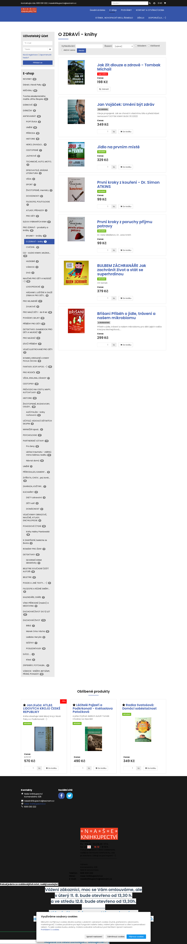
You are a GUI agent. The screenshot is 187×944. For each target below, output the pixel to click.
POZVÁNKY (126, 10)
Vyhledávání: (68, 46)
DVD (29, 272)
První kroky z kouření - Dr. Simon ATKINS (128, 184)
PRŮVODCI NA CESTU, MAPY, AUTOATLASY (37, 391)
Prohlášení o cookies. (50, 929)
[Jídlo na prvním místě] (76, 154)
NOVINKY (29, 79)
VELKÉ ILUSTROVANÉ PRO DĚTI (37, 350)
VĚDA (30, 178)
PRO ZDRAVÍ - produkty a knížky (35, 229)
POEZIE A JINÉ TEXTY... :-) (36, 582)
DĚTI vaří (32, 503)
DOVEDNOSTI (34, 196)
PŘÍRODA (32, 133)
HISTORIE (32, 138)
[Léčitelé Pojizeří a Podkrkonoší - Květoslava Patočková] (93, 740)
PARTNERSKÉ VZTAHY (35, 440)
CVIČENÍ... (32, 247)
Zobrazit (105, 89)
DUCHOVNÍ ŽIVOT (34, 620)
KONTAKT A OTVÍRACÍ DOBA (150, 10)
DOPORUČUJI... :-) (157, 17)
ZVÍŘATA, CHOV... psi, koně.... (36, 479)
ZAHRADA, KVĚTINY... (34, 486)
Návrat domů (34, 460)
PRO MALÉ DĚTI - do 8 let (37, 312)
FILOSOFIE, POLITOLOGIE (38, 203)
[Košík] (165, 3)
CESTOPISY (30, 383)
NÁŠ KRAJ (29, 90)
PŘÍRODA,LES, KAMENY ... (36, 471)
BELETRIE (29, 577)
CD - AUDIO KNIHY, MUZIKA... (36, 254)
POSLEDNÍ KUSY (35, 648)
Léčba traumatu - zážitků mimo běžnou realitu (38, 453)
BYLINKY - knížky (36, 235)
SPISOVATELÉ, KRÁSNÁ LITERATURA (37, 172)
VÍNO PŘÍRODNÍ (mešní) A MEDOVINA (36, 604)
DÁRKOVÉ (29, 104)
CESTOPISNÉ (33, 150)
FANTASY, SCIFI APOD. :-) (37, 366)
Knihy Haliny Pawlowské (37, 533)
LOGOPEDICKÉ (34, 286)
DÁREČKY (29, 110)
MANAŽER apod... (32, 429)
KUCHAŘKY (30, 492)
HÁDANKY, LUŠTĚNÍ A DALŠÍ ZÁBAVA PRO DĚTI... (39, 294)
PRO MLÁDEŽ (31, 338)
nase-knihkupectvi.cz (35, 803)
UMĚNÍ (31, 127)
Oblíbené (155, 45)
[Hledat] (150, 3)
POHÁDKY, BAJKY (33, 317)
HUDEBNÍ (32, 261)
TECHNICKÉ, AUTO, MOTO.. (39, 163)
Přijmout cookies (136, 936)
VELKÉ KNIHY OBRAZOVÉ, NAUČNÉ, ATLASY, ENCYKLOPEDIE (35, 517)
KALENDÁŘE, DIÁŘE (33, 597)
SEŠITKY (31, 642)
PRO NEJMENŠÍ (32, 301)
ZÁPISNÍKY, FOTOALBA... (35, 665)
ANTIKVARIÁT (31, 116)
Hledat (81, 50)
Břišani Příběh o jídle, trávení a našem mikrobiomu (126, 316)
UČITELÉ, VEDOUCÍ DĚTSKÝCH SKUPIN (37, 422)
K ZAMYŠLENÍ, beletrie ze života (35, 542)
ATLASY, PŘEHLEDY (36, 210)
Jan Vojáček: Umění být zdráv (125, 104)
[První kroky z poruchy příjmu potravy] (76, 229)
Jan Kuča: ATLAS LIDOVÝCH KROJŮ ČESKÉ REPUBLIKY (41, 708)
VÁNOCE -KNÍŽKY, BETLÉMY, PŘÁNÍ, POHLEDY (36, 672)
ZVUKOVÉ (32, 306)
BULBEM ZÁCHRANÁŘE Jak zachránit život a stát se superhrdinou (121, 270)
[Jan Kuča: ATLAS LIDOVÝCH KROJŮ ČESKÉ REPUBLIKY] (44, 739)
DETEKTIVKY (31, 554)
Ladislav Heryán (35, 637)
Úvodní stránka (97, 10)
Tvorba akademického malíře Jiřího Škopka (35, 98)
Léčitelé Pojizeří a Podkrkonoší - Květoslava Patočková (93, 708)
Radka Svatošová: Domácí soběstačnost (139, 706)
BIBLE (30, 625)
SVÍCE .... (28, 654)
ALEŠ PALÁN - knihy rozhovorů (35, 414)
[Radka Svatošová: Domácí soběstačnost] (143, 736)
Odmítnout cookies (116, 936)
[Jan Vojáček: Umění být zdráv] (76, 111)
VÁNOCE (32, 267)
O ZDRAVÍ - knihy (36, 241)
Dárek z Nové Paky (34, 84)
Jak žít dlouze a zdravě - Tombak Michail (129, 67)
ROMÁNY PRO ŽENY (34, 548)
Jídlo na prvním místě (118, 147)
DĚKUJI (140, 17)
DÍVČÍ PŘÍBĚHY (32, 343)
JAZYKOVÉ (32, 155)
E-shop (113, 10)
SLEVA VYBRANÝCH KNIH (36, 221)
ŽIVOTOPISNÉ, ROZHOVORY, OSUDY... (36, 405)
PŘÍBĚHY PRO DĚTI (33, 323)
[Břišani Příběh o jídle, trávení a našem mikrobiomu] (76, 321)
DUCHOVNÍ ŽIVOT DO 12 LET (36, 613)
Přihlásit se (37, 62)
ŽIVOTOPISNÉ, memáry (39, 190)
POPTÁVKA (33, 121)
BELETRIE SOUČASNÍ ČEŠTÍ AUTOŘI (36, 570)
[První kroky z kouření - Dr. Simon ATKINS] (76, 189)
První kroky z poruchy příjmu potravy (124, 224)
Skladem (141, 45)
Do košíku (126, 131)
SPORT (30, 184)
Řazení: (108, 46)
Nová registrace (30, 54)
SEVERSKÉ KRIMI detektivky (34, 561)
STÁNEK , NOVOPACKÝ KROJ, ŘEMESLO (114, 17)
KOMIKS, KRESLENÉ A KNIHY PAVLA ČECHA (36, 359)
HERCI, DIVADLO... (36, 144)
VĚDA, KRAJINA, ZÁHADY (36, 378)
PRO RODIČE (31, 372)
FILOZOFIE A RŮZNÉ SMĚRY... (36, 590)
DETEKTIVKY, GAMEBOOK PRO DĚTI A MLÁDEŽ (37, 331)
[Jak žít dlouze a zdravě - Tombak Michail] (76, 72)
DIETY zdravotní (35, 497)
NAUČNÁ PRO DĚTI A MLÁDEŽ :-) (37, 280)
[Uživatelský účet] (154, 3)
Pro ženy (32, 446)
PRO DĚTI (32, 215)
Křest (30, 659)
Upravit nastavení (94, 936)
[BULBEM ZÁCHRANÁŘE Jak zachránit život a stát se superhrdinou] (76, 273)
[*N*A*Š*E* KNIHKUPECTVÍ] (29, 10)
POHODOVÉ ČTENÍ (34, 526)
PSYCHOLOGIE (32, 435)
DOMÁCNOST (34, 508)
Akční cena (69, 50)
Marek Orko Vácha (37, 631)
